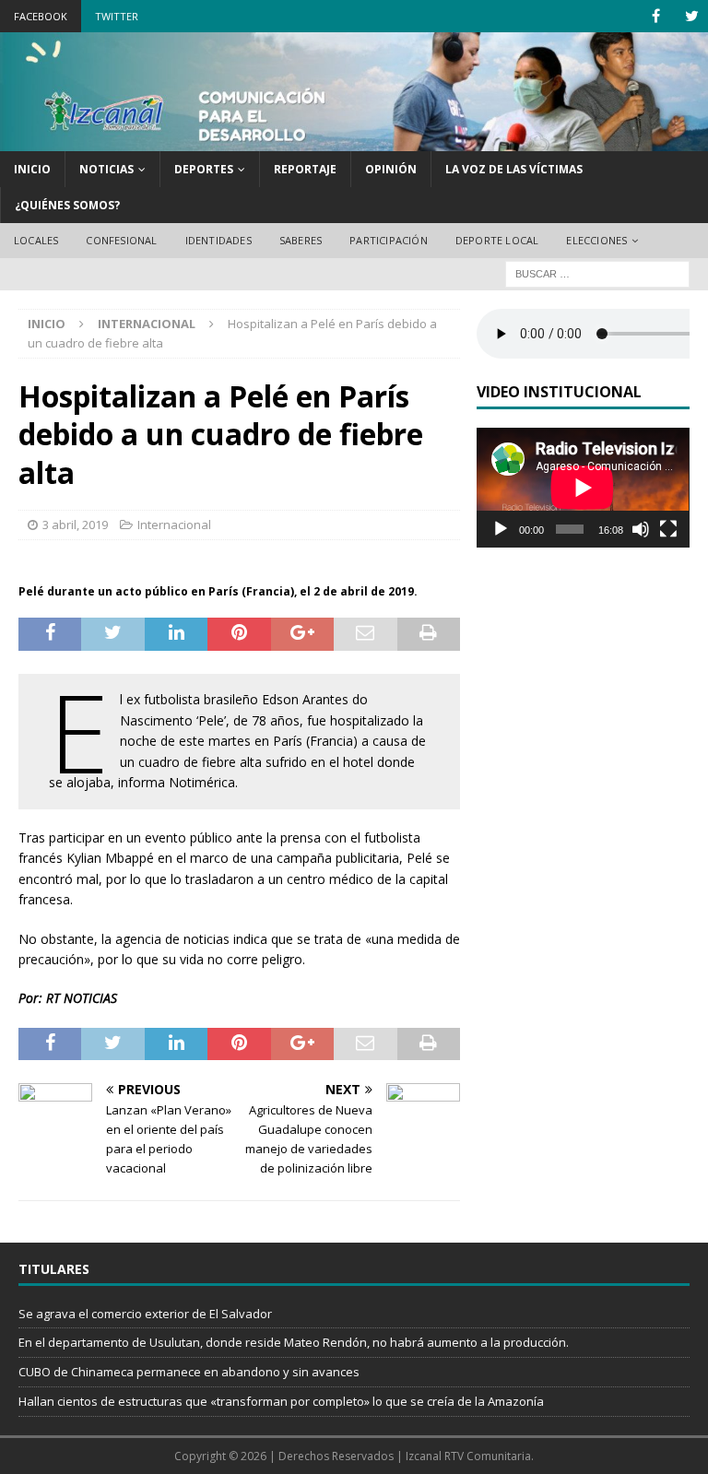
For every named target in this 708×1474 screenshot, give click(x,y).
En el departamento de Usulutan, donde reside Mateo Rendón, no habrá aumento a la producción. (293, 1342)
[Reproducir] (500, 529)
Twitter (116, 16)
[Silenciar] (640, 529)
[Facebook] (656, 16)
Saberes (300, 240)
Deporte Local (497, 240)
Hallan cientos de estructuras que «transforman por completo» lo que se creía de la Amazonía (281, 1401)
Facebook (40, 16)
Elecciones (596, 240)
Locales (36, 240)
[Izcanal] (354, 140)
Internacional (174, 524)
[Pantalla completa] (668, 529)
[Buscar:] (597, 272)
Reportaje (305, 169)
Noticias (106, 169)
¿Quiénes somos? (67, 205)
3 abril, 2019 (75, 524)
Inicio (32, 169)
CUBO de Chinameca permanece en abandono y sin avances (189, 1371)
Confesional (121, 240)
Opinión (391, 169)
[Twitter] (692, 16)
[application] (583, 488)
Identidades (218, 240)
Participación (388, 240)
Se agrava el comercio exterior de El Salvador (145, 1313)
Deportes (203, 169)
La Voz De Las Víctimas (514, 169)
